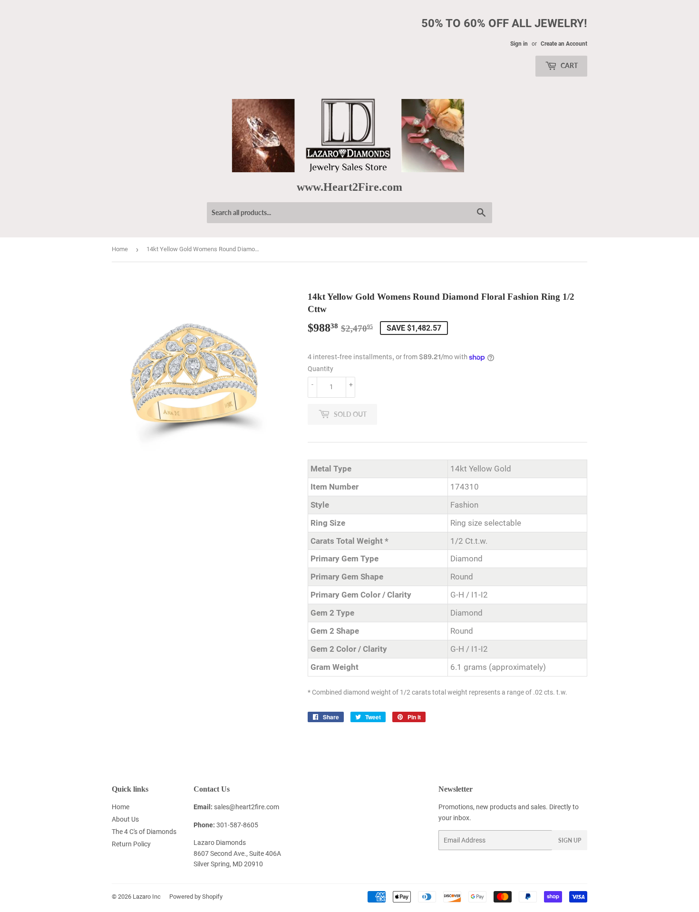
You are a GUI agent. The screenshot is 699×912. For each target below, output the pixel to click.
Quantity (320, 369)
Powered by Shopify (196, 896)
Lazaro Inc (147, 896)
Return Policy (131, 844)
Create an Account (564, 43)
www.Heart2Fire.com (349, 186)
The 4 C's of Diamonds (144, 831)
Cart (568, 65)
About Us (125, 819)
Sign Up (569, 840)
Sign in (519, 43)
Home (120, 249)
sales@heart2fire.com (246, 807)
